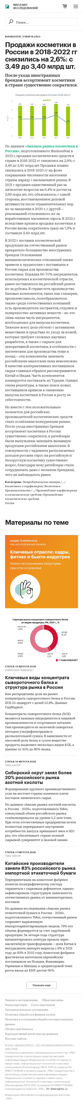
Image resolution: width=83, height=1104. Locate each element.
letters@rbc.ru (59, 1088)
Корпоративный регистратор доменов (31, 1034)
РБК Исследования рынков (28, 544)
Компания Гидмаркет (19, 670)
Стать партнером (43, 1005)
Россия (9, 503)
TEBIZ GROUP (13, 765)
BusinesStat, (13, 37)
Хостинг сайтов (16, 1038)
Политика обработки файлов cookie (30, 1014)
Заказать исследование (21, 1000)
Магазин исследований (25, 7)
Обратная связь (52, 1000)
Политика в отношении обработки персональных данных (39, 1022)
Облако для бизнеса (19, 1029)
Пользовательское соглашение (26, 1009)
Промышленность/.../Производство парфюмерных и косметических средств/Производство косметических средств (41, 495)
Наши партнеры (16, 1005)
